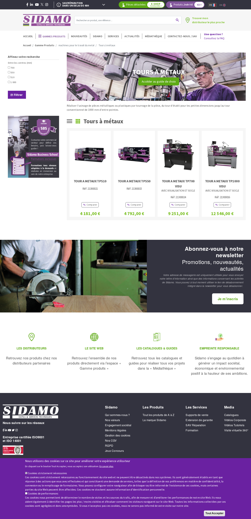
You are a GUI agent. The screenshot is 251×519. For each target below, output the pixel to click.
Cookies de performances (43, 493)
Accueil (28, 36)
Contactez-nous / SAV (182, 36)
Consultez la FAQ (214, 36)
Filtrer (18, 95)
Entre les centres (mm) (20, 62)
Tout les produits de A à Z (158, 415)
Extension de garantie (199, 420)
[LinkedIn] (31, 4)
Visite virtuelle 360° (236, 430)
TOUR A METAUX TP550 (134, 181)
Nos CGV (111, 440)
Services (113, 36)
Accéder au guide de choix (159, 81)
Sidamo (97, 36)
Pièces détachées (143, 4)
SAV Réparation (196, 425)
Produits (187, 4)
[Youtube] (37, 4)
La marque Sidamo (154, 420)
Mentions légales (115, 430)
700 (12, 67)
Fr (211, 4)
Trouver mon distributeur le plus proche (208, 20)
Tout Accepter (214, 513)
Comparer (92, 204)
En (221, 4)
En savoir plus (106, 466)
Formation (192, 430)
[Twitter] (42, 4)
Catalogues (231, 415)
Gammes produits (54, 36)
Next (104, 5)
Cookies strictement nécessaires (47, 473)
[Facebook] (27, 4)
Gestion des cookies (117, 435)
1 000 (13, 82)
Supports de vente (197, 415)
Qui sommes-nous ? (117, 415)
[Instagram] (46, 4)
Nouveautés (79, 36)
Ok (177, 20)
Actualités (132, 36)
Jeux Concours (114, 451)
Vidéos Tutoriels (234, 425)
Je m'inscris (228, 298)
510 (12, 77)
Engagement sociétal (118, 425)
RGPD (109, 446)
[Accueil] (47, 20)
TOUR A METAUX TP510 (90, 181)
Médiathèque (153, 36)
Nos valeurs (112, 420)
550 (12, 72)
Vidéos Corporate (235, 420)
